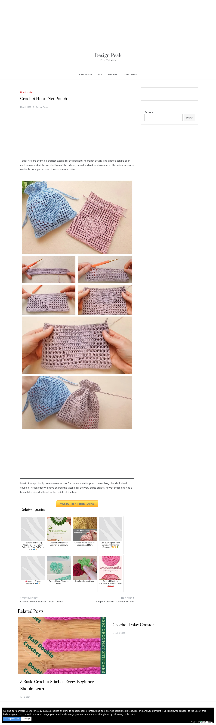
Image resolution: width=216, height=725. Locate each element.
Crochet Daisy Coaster (133, 625)
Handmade (85, 74)
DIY (100, 74)
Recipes (113, 74)
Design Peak (108, 55)
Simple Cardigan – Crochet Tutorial (115, 601)
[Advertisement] (108, 22)
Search (149, 112)
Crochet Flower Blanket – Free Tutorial (41, 601)
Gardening (130, 74)
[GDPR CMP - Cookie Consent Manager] (206, 721)
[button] (12, 719)
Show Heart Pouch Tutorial (78, 504)
